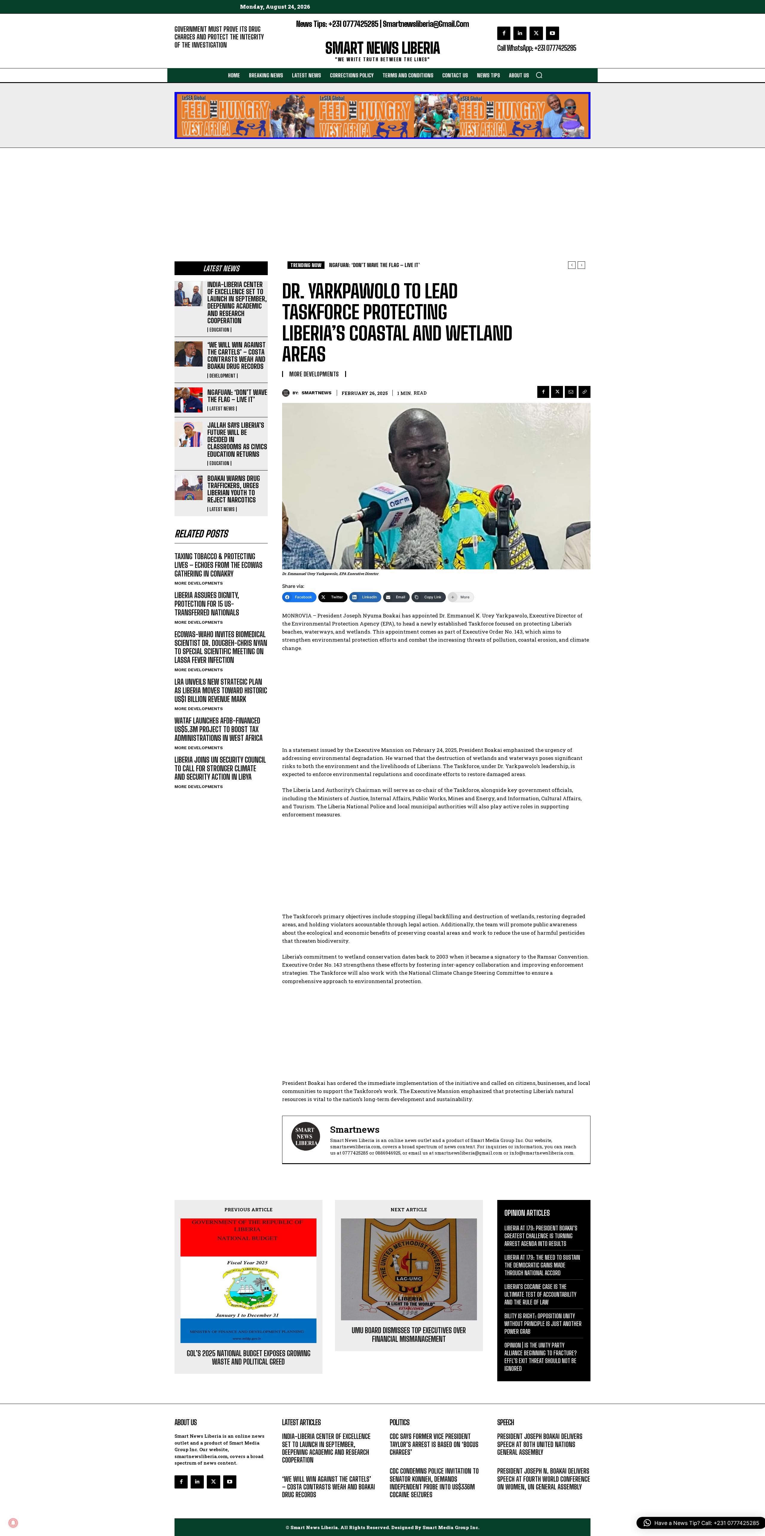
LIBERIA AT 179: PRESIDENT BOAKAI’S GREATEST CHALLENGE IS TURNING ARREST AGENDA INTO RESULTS (540, 1235)
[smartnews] (287, 393)
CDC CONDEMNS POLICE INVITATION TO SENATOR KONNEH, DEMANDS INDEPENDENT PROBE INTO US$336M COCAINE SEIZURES (434, 1483)
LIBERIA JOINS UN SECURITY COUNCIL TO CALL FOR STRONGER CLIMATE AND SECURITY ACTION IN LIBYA (220, 768)
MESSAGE (506, 1461)
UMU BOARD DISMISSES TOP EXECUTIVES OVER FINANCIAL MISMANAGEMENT (409, 1334)
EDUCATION (219, 329)
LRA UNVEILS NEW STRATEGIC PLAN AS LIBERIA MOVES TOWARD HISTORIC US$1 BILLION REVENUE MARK (221, 690)
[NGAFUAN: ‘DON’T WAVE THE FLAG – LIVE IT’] (189, 400)
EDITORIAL (185, 54)
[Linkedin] (520, 33)
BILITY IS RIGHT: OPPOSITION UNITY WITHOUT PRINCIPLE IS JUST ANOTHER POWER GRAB (543, 1323)
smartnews (316, 393)
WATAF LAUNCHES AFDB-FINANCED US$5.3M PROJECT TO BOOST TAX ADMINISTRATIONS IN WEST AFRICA (219, 729)
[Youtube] (552, 33)
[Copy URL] (584, 392)
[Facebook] (503, 33)
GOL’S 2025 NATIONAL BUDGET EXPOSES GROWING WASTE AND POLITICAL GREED (248, 1357)
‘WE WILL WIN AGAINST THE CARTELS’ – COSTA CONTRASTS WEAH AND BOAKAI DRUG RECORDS (236, 356)
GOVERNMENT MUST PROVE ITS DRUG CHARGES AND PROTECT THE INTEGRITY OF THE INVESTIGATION (219, 37)
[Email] (571, 392)
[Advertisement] (382, 192)
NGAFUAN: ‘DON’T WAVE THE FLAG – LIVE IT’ (237, 396)
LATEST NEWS (222, 408)
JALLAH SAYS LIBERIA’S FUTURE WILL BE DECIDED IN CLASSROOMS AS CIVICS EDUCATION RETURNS (429, 265)
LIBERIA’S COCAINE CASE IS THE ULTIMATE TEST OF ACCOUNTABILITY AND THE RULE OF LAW (540, 1294)
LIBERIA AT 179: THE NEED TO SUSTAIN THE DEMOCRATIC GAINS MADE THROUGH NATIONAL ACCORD (542, 1265)
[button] (539, 75)
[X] (536, 33)
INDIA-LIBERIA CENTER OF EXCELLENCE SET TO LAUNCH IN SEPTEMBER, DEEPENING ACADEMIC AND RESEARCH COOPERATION (237, 302)
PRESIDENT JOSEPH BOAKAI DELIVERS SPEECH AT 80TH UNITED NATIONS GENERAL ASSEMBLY (539, 1444)
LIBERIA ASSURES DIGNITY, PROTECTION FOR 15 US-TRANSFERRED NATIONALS (207, 604)
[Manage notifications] (13, 1523)
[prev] (572, 265)
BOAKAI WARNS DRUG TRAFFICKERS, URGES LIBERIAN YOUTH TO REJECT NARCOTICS (233, 489)
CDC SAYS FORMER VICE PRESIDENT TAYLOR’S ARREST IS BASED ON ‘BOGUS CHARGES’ (434, 1444)
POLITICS (398, 1461)
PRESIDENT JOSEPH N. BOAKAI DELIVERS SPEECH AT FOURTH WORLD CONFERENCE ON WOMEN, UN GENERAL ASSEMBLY (543, 1479)
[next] (581, 265)
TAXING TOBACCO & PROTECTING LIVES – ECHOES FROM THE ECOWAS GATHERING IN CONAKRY (218, 565)
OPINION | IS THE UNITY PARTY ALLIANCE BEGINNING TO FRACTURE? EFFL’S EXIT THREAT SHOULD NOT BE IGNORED (540, 1357)
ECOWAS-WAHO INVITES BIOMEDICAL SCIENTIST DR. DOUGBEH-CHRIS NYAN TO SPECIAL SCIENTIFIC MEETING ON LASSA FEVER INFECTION (221, 647)
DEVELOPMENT (222, 375)
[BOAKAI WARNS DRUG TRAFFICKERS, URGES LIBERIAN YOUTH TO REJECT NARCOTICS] (189, 487)
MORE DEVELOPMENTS (199, 583)
